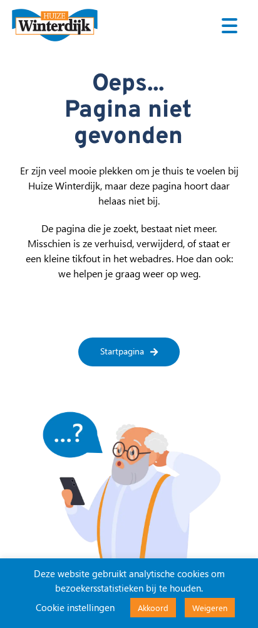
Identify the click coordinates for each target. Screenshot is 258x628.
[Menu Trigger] (229, 25)
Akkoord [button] (153, 607)
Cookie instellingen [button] (75, 607)
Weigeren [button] (209, 607)
